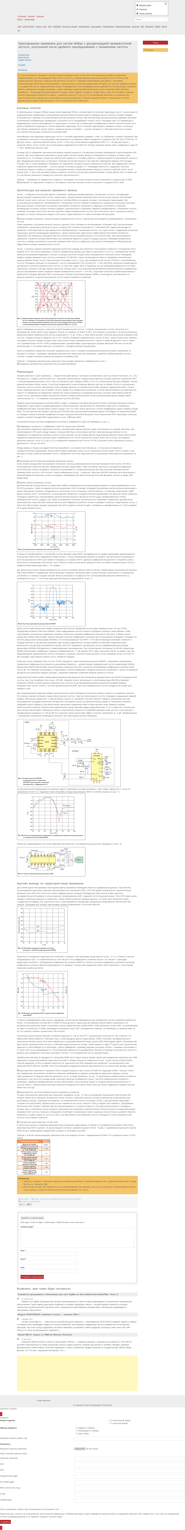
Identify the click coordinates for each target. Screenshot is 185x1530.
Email (23, 1259)
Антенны (135, 26)
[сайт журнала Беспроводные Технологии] (106, 1400)
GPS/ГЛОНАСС (29, 26)
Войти (19, 19)
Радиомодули (108, 26)
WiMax (36, 1199)
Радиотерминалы (123, 26)
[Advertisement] (77, 1373)
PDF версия (22, 70)
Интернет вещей (69, 26)
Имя (23, 1250)
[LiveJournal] (31, 1204)
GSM (19, 26)
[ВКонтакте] (20, 1204)
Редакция (40, 16)
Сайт (23, 1267)
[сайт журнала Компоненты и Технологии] (90, 1400)
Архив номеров (145, 13)
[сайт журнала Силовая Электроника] (59, 1400)
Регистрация (29, 19)
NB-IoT (164, 26)
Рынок (38, 26)
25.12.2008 (25, 1199)
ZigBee (157, 26)
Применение (84, 26)
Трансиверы (96, 26)
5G (18, 30)
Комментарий (27, 1227)
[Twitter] (23, 1204)
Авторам (31, 16)
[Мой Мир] (28, 1204)
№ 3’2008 (21, 65)
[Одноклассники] (26, 1204)
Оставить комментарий (30, 1201)
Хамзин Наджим (24, 60)
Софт (44, 26)
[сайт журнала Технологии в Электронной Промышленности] (75, 1400)
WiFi (142, 26)
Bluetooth (149, 26)
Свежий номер (145, 5)
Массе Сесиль (23, 57)
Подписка (143, 9)
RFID (50, 26)
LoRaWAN (57, 26)
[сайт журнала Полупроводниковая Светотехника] (124, 1400)
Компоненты (45, 1199)
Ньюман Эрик (23, 55)
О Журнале (22, 16)
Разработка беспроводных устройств (66, 1199)
